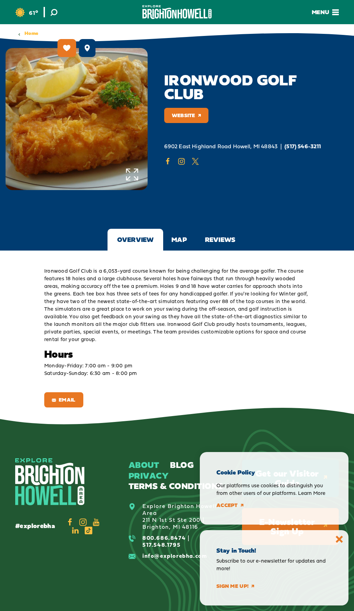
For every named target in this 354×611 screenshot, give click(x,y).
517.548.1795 (161, 544)
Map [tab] (179, 239)
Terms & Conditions (176, 485)
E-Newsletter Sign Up (287, 526)
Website (183, 115)
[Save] (67, 48)
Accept (227, 505)
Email (67, 400)
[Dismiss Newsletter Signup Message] (339, 539)
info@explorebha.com (174, 556)
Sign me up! (232, 586)
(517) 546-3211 (303, 146)
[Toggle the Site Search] (53, 12)
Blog (182, 464)
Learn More (311, 493)
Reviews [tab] (220, 239)
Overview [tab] (135, 239)
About (144, 464)
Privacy (149, 475)
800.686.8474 (164, 538)
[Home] (177, 12)
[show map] (87, 48)
